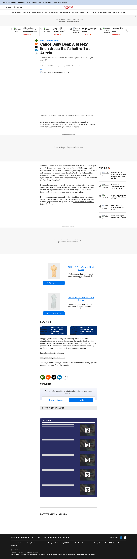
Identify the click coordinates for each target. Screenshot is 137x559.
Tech (45, 12)
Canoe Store (107, 12)
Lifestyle (40, 12)
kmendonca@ (52, 353)
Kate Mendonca (45, 63)
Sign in (81, 400)
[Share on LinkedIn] (36, 50)
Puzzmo (93, 12)
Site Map (77, 543)
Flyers (100, 12)
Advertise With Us (16, 543)
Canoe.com (68, 341)
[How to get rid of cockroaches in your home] (106, 31)
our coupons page (86, 362)
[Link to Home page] (68, 7)
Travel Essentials (65, 12)
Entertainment (53, 12)
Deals (87, 12)
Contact (84, 543)
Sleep (34, 12)
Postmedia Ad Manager (46, 543)
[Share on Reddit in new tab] (36, 44)
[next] (96, 330)
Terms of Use (103, 543)
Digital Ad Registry (67, 543)
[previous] (40, 330)
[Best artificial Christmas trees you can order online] (47, 31)
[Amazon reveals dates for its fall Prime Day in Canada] (77, 31)
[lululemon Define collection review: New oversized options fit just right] (17, 31)
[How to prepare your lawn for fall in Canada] (105, 217)
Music (82, 12)
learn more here (56, 348)
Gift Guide (75, 12)
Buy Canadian (16, 12)
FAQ (110, 543)
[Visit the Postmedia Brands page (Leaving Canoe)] (17, 550)
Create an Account (56, 400)
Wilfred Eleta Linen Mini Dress (81, 268)
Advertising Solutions (30, 543)
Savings (57, 543)
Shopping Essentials (52, 40)
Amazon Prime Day (119, 12)
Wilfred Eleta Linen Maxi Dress (81, 299)
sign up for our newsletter (75, 348)
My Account (14, 545)
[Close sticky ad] (136, 16)
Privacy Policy (93, 543)
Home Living (26, 12)
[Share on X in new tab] (36, 47)
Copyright (116, 543)
